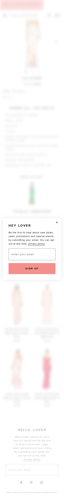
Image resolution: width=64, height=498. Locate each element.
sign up (31, 268)
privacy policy (36, 243)
